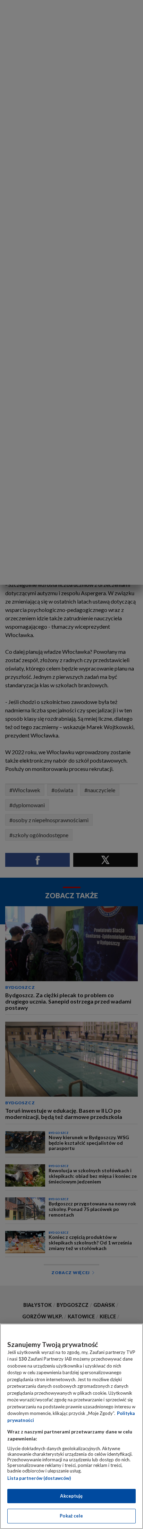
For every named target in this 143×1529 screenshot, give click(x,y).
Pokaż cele (71, 1516)
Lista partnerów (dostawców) (39, 1478)
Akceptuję (71, 1496)
